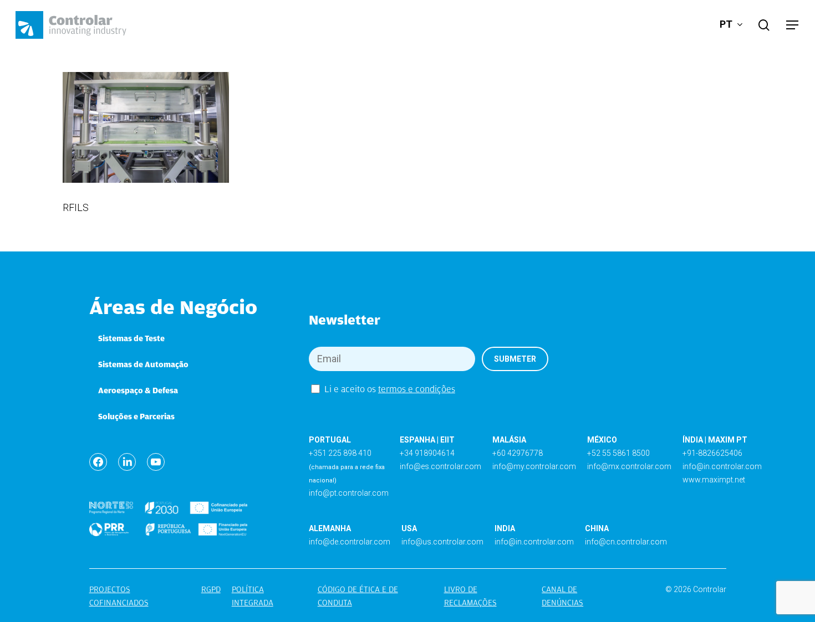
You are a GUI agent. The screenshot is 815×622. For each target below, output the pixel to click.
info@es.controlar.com (440, 466)
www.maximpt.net (713, 479)
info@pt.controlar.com (349, 493)
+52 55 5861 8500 (618, 453)
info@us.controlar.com (442, 541)
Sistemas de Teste (131, 338)
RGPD (211, 589)
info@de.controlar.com (349, 541)
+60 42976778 (517, 453)
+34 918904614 (427, 453)
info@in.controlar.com (722, 466)
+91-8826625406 (712, 453)
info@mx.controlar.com (629, 466)
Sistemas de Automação (143, 364)
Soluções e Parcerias (136, 416)
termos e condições (416, 389)
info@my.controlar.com (534, 466)
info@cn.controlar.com (626, 541)
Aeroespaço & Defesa (138, 390)
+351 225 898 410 (340, 453)
